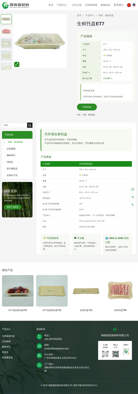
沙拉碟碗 (11, 149)
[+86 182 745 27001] (133, 204)
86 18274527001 (54, 339)
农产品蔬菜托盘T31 (51, 310)
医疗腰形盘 (12, 168)
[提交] (29, 125)
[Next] (63, 38)
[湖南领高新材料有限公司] (15, 5)
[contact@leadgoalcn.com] (133, 189)
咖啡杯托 (11, 155)
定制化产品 (12, 175)
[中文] (129, 5)
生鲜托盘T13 (86, 310)
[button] (16, 64)
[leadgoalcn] (134, 5)
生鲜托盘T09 (120, 310)
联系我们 (119, 5)
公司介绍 (77, 5)
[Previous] (17, 38)
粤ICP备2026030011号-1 (85, 385)
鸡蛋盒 (10, 162)
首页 (51, 5)
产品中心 (62, 5)
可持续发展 (91, 5)
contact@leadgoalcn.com (56, 348)
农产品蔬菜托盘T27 (17, 310)
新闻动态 (105, 5)
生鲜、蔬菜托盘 (89, 115)
